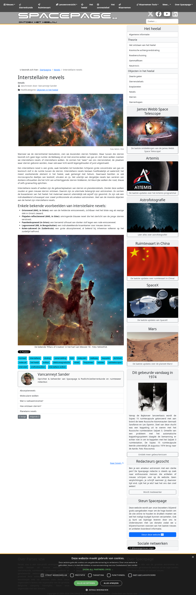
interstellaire (35, 358)
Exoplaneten (135, 86)
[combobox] (162, 21)
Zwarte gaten (135, 76)
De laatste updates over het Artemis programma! (152, 193)
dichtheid (118, 358)
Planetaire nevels (28, 411)
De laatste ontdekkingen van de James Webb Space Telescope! (152, 150)
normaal (22, 358)
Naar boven (116, 463)
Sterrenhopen (135, 102)
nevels (76, 362)
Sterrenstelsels (136, 81)
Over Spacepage (183, 4)
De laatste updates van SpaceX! (152, 320)
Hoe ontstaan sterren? (30, 406)
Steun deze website (151, 534)
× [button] (193, 557)
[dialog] (98, 574)
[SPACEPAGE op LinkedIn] (175, 15)
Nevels (132, 91)
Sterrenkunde (26, 7)
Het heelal (87, 6)
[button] (98, 569)
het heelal (35, 362)
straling (47, 358)
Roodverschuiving (137, 55)
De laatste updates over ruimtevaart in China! (152, 278)
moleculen (82, 358)
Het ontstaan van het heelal (142, 45)
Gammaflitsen (135, 60)
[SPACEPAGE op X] (151, 15)
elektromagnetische (61, 362)
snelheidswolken (38, 367)
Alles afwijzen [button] (111, 583)
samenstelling (60, 358)
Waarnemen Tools (148, 4)
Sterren (132, 97)
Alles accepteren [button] (86, 583)
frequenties (88, 362)
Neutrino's (134, 65)
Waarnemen (125, 7)
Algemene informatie (139, 34)
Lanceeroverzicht (67, 4)
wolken (46, 362)
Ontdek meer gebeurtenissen (152, 454)
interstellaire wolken (57, 367)
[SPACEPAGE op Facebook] (159, 15)
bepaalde (106, 358)
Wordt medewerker (152, 492)
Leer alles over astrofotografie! (152, 234)
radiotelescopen (115, 362)
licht (72, 358)
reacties (101, 362)
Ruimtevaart (44, 7)
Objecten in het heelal (47, 89)
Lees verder (132, 565)
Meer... (166, 4)
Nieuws (9, 4)
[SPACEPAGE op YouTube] (167, 15)
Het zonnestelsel (106, 6)
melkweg (94, 358)
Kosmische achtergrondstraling (144, 50)
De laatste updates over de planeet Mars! (152, 363)
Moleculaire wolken (29, 395)
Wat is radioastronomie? (31, 401)
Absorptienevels (27, 390)
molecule (22, 362)
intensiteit (23, 367)
